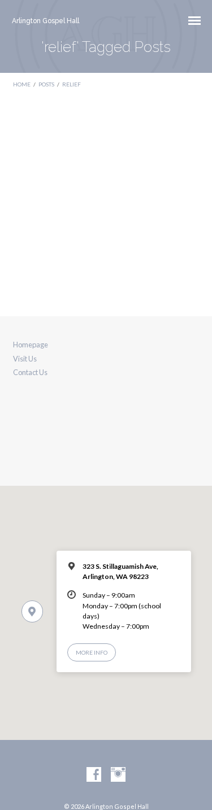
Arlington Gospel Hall (45, 21)
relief (71, 84)
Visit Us (25, 358)
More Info (91, 652)
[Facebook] (93, 775)
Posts (46, 84)
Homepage (30, 344)
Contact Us (30, 372)
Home (22, 84)
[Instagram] (118, 775)
